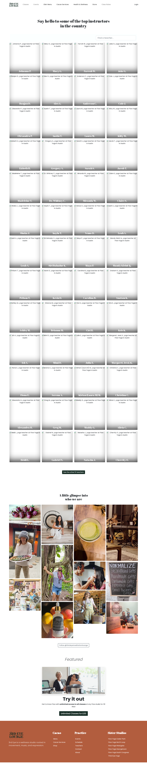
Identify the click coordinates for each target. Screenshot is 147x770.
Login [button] (136, 4)
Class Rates (106, 4)
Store (94, 4)
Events (36, 4)
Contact (78, 749)
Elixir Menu (48, 4)
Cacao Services (62, 4)
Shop (55, 746)
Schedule (78, 742)
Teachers (79, 746)
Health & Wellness (81, 4)
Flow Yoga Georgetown (117, 749)
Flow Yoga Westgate (116, 746)
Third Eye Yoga (114, 756)
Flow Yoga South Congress (118, 752)
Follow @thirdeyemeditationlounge (73, 645)
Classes (26, 4)
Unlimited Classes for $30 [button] (73, 713)
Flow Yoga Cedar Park (116, 739)
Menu (55, 739)
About (77, 752)
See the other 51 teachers (73, 472)
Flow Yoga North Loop (116, 742)
